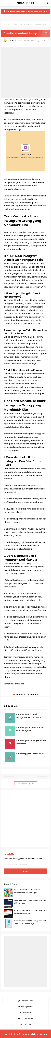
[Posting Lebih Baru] (9, 774)
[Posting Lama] (42, 774)
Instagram (38, 40)
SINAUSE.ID (25, 1034)
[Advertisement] (25, 72)
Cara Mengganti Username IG (30, 753)
